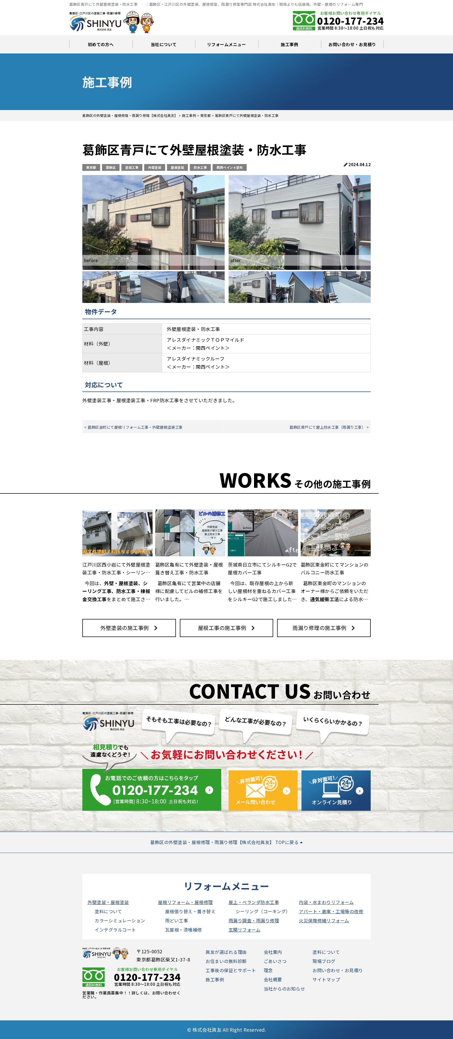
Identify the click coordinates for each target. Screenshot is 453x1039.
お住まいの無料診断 (226, 961)
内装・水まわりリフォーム (326, 902)
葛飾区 (111, 167)
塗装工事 (131, 167)
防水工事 (200, 167)
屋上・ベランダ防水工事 (254, 902)
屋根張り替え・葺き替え (190, 911)
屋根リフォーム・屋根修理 (185, 902)
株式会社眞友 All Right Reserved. (229, 1029)
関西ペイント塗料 (230, 167)
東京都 (91, 167)
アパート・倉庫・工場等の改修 (331, 911)
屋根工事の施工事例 (222, 628)
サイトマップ (326, 979)
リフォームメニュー (226, 44)
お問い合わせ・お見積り (352, 44)
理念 (268, 970)
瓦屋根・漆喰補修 (183, 929)
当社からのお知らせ (284, 988)
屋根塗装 (177, 167)
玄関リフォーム (245, 929)
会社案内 (273, 952)
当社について (164, 44)
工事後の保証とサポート (231, 970)
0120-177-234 (350, 20)
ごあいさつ (275, 961)
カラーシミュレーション (120, 920)
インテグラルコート (115, 929)
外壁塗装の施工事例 (124, 628)
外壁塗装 (154, 167)
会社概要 (273, 979)
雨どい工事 (176, 920)
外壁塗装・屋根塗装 (108, 902)
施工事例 (289, 44)
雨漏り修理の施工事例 (319, 628)
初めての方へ (101, 44)
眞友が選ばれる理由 (226, 952)
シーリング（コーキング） (263, 911)
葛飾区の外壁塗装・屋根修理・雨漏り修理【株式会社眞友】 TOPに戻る (225, 842)
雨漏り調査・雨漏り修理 (254, 920)
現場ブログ (324, 961)
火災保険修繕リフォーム (324, 920)
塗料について (108, 911)
